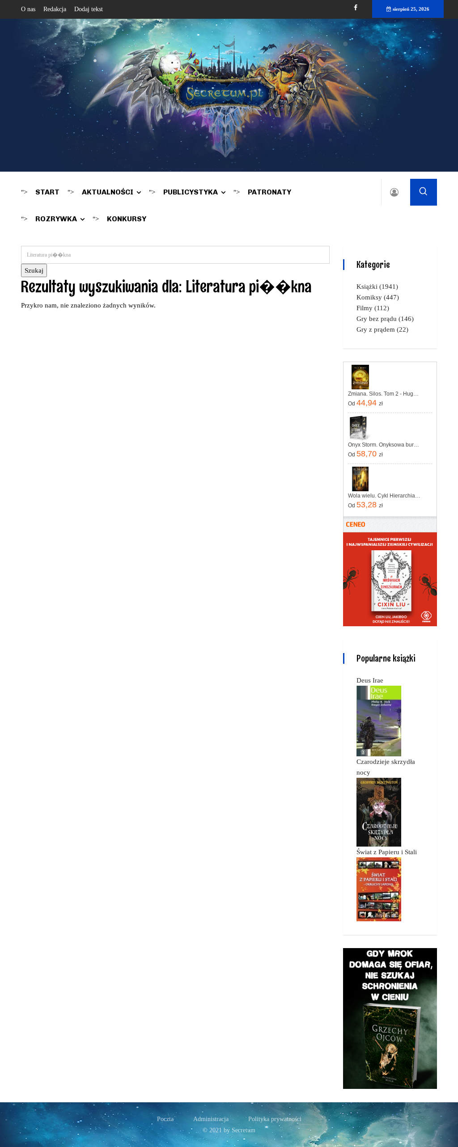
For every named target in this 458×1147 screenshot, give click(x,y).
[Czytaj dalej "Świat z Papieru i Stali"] (378, 888)
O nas (28, 9)
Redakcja (54, 9)
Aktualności (107, 192)
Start (47, 192)
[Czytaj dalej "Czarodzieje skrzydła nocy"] (378, 811)
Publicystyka (190, 192)
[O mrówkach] (390, 578)
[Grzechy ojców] (390, 1017)
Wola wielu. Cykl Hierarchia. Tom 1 (384, 496)
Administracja (211, 1119)
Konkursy (126, 219)
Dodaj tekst (88, 9)
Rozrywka (56, 219)
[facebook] (355, 7)
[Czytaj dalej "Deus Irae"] (378, 720)
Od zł (365, 402)
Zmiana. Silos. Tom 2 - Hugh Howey (384, 394)
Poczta (165, 1119)
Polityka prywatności (274, 1119)
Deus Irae (369, 680)
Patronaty (269, 192)
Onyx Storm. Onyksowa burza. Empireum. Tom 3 (384, 445)
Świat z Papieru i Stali (386, 852)
